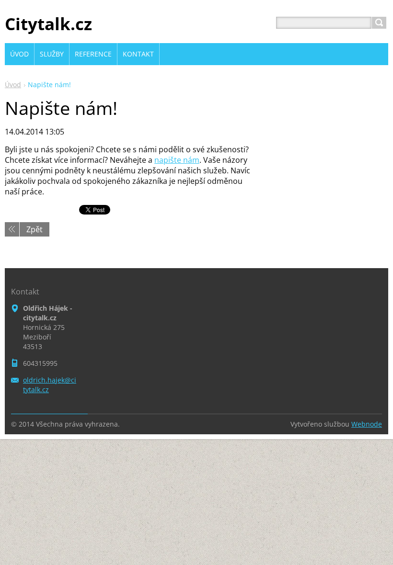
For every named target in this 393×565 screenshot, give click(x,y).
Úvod (13, 84)
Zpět (34, 229)
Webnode (366, 424)
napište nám (176, 160)
